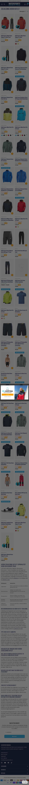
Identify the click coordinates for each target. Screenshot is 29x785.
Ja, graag (7, 394)
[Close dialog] (1, 386)
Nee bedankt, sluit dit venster (7, 396)
